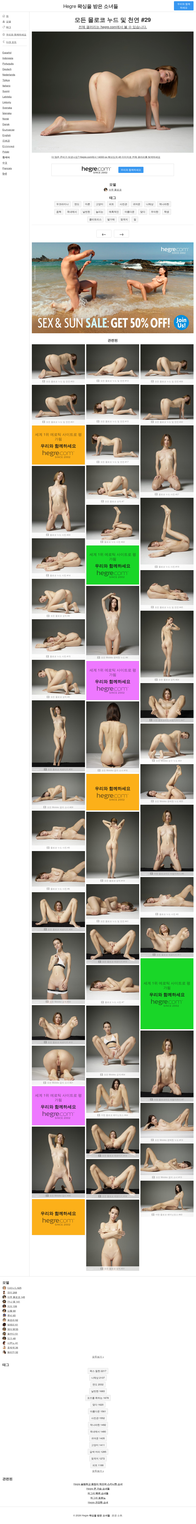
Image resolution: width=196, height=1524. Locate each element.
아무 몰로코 (115, 189)
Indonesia (7, 58)
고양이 (99, 204)
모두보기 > (98, 1356)
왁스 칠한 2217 (98, 1371)
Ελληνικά (8, 146)
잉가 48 (11, 1338)
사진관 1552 (98, 1418)
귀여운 (136, 204)
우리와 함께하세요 (183, 5)
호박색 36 (12, 1347)
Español (6, 52)
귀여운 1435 (98, 1438)
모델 (8, 21)
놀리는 (99, 211)
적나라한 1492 (98, 1425)
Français (7, 168)
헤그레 (98, 1493)
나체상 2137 (98, 1377)
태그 (8, 27)
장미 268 (12, 1292)
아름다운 (129, 211)
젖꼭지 (124, 219)
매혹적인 (114, 211)
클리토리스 (95, 219)
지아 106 (12, 1306)
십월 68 (11, 1311)
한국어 (6, 157)
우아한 (154, 211)
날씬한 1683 (98, 1391)
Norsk (5, 118)
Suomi (5, 91)
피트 (111, 204)
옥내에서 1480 (98, 1431)
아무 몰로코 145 (16, 1297)
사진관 (123, 204)
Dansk (5, 124)
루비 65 (11, 1315)
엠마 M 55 (12, 1329)
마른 (87, 204)
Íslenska (6, 113)
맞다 (142, 211)
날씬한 (86, 211)
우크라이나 (62, 204)
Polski (5, 151)
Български (8, 129)
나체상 (149, 204)
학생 (166, 211)
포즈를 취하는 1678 (98, 1398)
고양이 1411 (98, 1445)
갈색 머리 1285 (98, 1451)
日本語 (6, 140)
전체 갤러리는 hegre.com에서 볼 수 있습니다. (113, 26)
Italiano (6, 85)
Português (8, 63)
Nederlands (8, 74)
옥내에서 (72, 211)
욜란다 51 (12, 1333)
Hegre (90, 5)
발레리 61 (12, 1324)
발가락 (111, 219)
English (6, 135)
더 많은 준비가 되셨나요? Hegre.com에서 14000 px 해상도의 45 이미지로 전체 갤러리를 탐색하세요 (105, 157)
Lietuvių (6, 102)
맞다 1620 (98, 1404)
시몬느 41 (12, 1343)
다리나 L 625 (14, 1288)
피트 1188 (98, 1465)
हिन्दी (4, 174)
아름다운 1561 (98, 1411)
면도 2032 (98, 1384)
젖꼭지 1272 (98, 1458)
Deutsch (6, 69)
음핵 (58, 211)
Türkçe (6, 80)
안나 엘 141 (13, 1301)
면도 (76, 204)
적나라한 (164, 204)
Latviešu (7, 96)
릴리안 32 (12, 1352)
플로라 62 (12, 1320)
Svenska (7, 107)
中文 (4, 162)
